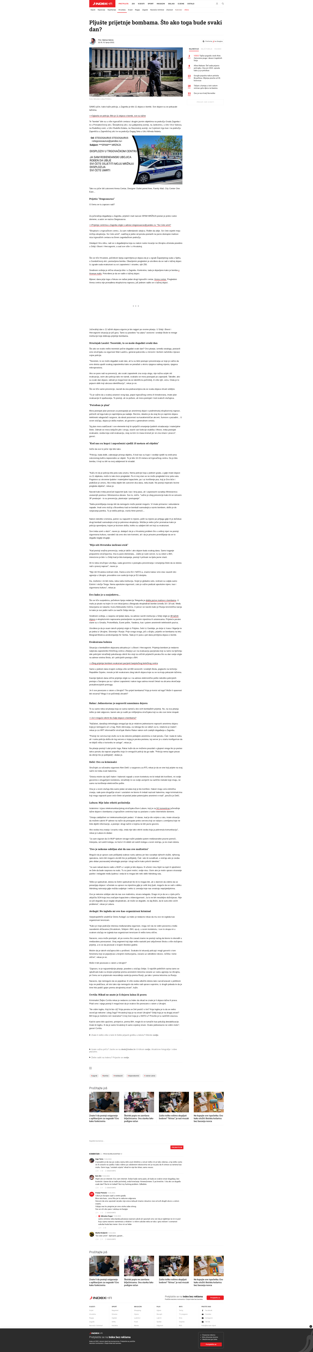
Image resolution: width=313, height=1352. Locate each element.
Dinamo (114, 1314)
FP (92, 1194)
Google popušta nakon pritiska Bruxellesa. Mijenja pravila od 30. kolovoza (207, 78)
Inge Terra (99, 1159)
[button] (92, 1101)
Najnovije (101, 10)
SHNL (114, 1322)
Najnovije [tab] (194, 49)
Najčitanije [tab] (206, 49)
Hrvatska (122, 10)
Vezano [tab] (217, 49)
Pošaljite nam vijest (208, 1325)
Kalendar (178, 10)
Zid (133, 4)
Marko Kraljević (101, 1233)
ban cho (98, 1176)
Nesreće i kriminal (157, 10)
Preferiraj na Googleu (214, 41)
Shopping (137, 1310)
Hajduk (114, 1318)
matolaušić (118, 1076)
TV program (183, 1314)
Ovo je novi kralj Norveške (204, 93)
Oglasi (171, 4)
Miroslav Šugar (107, 1216)
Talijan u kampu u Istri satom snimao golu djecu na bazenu (206, 87)
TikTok (207, 1322)
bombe (105, 1076)
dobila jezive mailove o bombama (161, 600)
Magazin (138, 1307)
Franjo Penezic (101, 1193)
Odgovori (160, 1325)
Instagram (209, 1318)
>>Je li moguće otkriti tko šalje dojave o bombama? (112, 718)
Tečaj (181, 1310)
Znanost (169, 10)
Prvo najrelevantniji (111, 1154)
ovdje (147, 1049)
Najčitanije (112, 10)
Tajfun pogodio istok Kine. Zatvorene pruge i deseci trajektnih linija (208, 58)
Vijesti (141, 4)
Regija (137, 10)
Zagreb (145, 10)
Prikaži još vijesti (205, 102)
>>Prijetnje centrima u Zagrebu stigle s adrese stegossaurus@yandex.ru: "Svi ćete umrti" (130, 225)
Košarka (115, 1325)
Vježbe (159, 1322)
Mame (136, 1325)
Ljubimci (137, 1318)
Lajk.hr (159, 1318)
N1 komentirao (163, 808)
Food (136, 1322)
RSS (180, 1325)
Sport (151, 4)
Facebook (208, 1310)
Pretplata (124, 4)
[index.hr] (102, 3)
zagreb (94, 1076)
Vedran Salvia (107, 40)
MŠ (99, 1216)
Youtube (208, 1314)
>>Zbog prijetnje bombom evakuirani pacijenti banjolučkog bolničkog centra (123, 663)
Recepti (159, 1314)
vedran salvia (149, 1076)
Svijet (130, 10)
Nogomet (115, 1310)
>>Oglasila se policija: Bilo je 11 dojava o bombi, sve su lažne (117, 116)
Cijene (181, 4)
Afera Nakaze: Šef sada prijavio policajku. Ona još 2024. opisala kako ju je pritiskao (207, 68)
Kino (180, 1318)
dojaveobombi (133, 1076)
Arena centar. (160, 279)
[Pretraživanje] (222, 3)
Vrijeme (182, 1322)
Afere (186, 10)
